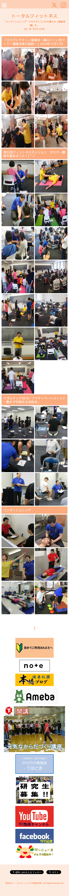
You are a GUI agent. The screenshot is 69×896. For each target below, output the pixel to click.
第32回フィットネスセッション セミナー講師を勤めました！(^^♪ (34, 154)
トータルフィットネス (35, 16)
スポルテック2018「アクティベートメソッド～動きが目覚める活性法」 (34, 400)
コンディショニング (17, 510)
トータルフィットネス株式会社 (27, 883)
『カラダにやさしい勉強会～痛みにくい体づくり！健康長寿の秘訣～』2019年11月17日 (34, 42)
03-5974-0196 (37, 28)
